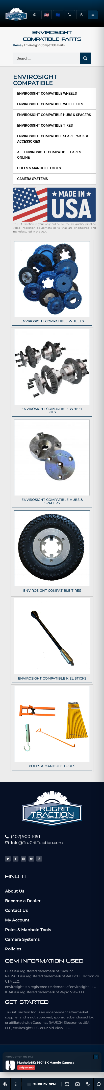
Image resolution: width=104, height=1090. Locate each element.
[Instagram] (39, 859)
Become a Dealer (23, 900)
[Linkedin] (23, 859)
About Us (14, 891)
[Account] (81, 14)
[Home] (35, 14)
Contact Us (16, 910)
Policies (13, 949)
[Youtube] (31, 859)
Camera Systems (22, 939)
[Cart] (70, 14)
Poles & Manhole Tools (28, 929)
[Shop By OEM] (93, 14)
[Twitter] (8, 859)
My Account (17, 920)
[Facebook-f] (15, 859)
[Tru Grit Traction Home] (16, 15)
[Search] (85, 58)
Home (17, 45)
